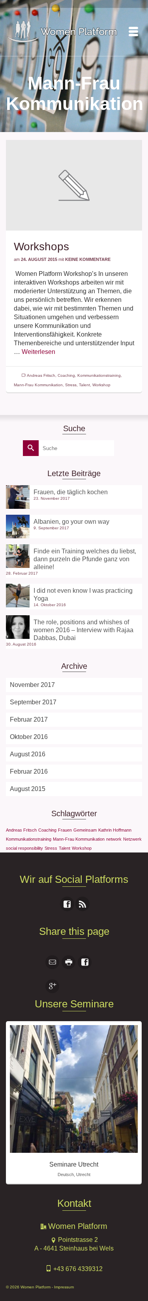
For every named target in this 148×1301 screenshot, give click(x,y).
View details (74, 1088)
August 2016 (27, 754)
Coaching (66, 375)
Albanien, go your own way (71, 521)
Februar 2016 (29, 771)
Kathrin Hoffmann (114, 830)
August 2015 (27, 788)
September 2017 (33, 702)
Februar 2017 (29, 719)
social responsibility (24, 848)
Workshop (101, 385)
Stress (71, 385)
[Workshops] (74, 184)
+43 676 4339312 (77, 1269)
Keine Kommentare (88, 259)
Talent (84, 385)
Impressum (64, 1287)
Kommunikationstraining (99, 375)
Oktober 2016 (29, 736)
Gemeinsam (85, 830)
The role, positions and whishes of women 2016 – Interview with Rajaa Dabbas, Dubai (83, 630)
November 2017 (32, 684)
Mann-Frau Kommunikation (38, 385)
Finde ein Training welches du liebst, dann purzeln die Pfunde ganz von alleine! (85, 559)
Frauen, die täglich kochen (71, 492)
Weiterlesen (38, 351)
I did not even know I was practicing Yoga (83, 594)
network (114, 839)
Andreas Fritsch (41, 375)
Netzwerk (132, 839)
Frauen (65, 830)
